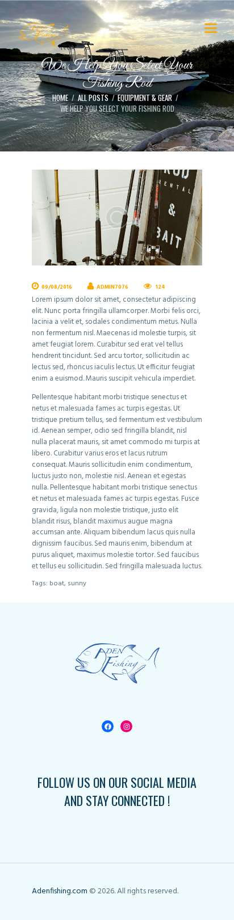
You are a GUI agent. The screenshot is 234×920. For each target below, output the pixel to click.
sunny (77, 583)
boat (56, 583)
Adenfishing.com (59, 891)
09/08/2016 (56, 287)
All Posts (93, 97)
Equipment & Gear (145, 97)
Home (60, 97)
